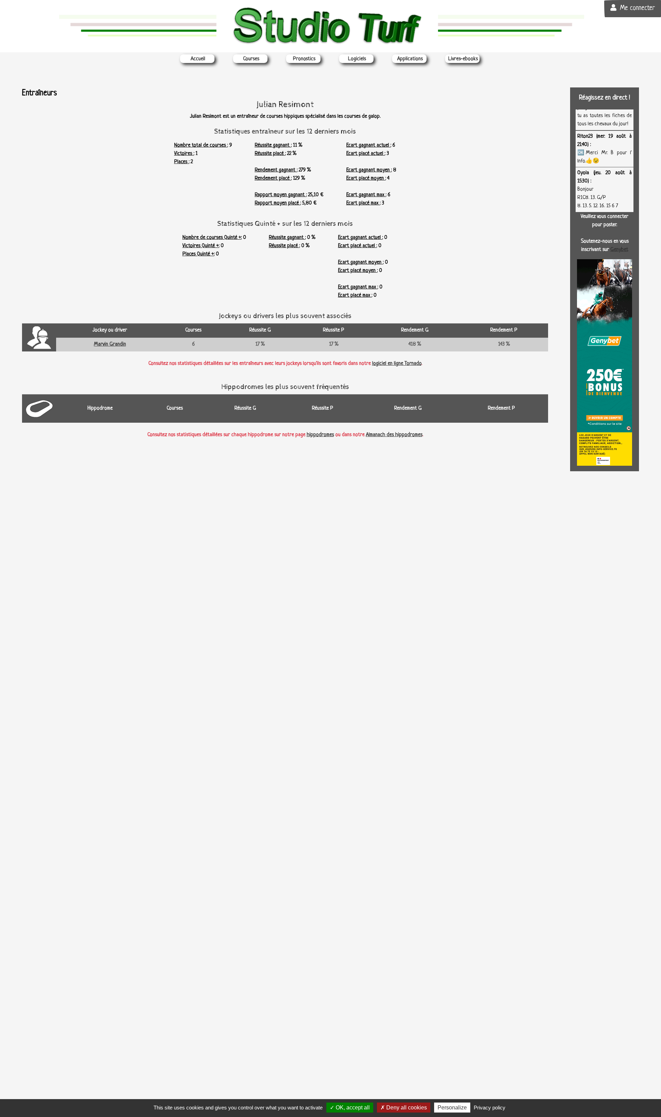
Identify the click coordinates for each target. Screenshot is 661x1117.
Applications (410, 59)
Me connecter (637, 8)
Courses (251, 59)
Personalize (452, 1107)
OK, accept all (352, 1107)
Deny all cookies (406, 1107)
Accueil (198, 59)
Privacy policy (489, 1107)
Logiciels (357, 59)
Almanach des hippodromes (394, 435)
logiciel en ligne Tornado (396, 364)
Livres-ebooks (463, 59)
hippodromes (320, 435)
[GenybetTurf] (604, 363)
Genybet (619, 250)
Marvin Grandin (110, 344)
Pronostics (304, 59)
